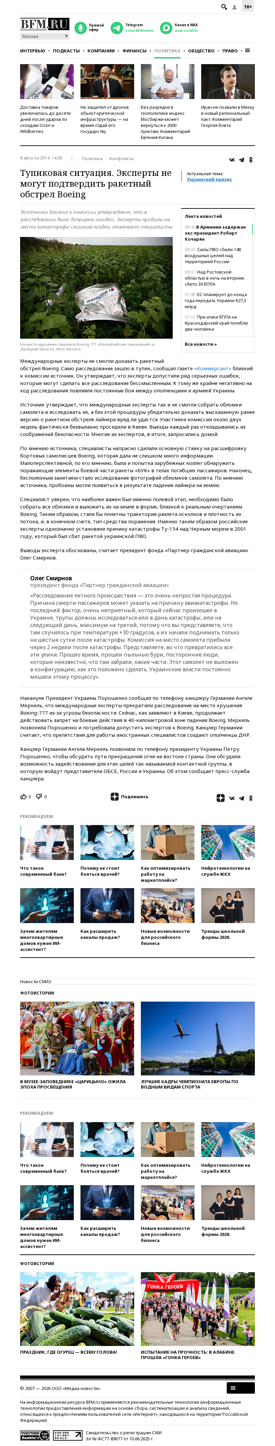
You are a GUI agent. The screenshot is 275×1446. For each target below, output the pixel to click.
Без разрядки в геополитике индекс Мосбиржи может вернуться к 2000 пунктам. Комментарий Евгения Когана (165, 122)
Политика (167, 51)
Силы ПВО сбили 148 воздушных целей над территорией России (213, 255)
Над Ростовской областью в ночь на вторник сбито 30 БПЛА (214, 278)
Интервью (32, 51)
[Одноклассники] (251, 160)
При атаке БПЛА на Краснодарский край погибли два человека (216, 323)
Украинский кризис (209, 179)
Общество (201, 51)
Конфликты (121, 158)
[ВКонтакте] (232, 160)
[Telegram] (241, 160)
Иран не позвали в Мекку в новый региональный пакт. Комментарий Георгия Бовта (228, 116)
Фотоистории (37, 993)
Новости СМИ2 (35, 981)
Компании (101, 51)
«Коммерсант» (212, 368)
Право (230, 51)
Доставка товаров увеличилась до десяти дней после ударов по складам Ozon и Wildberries (45, 119)
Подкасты (66, 51)
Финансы (134, 51)
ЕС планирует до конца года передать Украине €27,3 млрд (216, 300)
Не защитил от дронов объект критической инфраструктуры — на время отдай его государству (104, 119)
